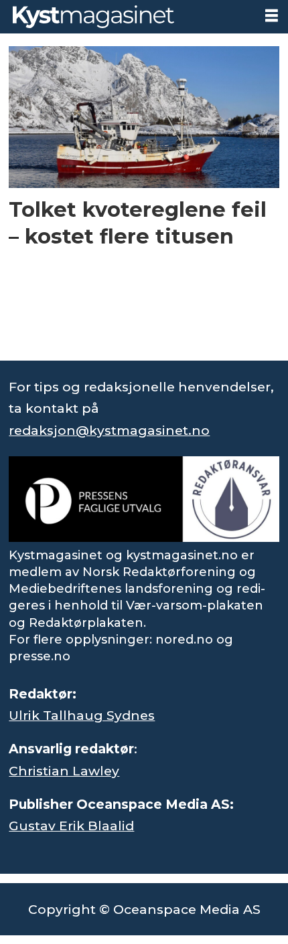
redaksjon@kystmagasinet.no (109, 430)
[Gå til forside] (127, 16)
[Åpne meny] (271, 15)
